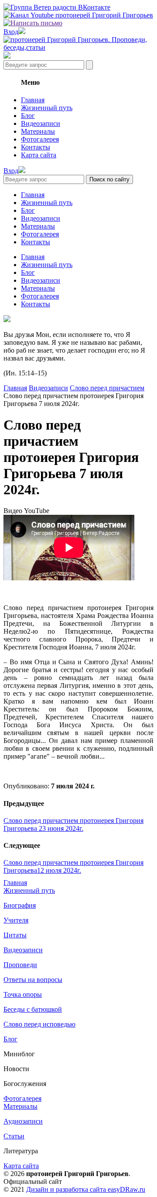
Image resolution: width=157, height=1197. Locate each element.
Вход (10, 31)
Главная (32, 100)
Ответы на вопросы (32, 979)
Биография (19, 905)
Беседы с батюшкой (32, 1009)
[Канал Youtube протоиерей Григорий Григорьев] (78, 15)
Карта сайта (38, 155)
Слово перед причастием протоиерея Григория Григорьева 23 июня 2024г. (73, 824)
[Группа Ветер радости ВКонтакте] (56, 7)
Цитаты (15, 935)
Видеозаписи (40, 123)
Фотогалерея (40, 139)
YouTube (36, 510)
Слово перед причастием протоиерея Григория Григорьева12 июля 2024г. (73, 866)
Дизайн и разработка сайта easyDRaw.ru (85, 1189)
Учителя (15, 920)
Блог (28, 115)
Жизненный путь (46, 107)
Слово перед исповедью (39, 1024)
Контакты (35, 147)
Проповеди (20, 964)
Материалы (38, 131)
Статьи (13, 1136)
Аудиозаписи (23, 1121)
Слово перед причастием (107, 388)
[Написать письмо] (32, 23)
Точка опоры (22, 994)
